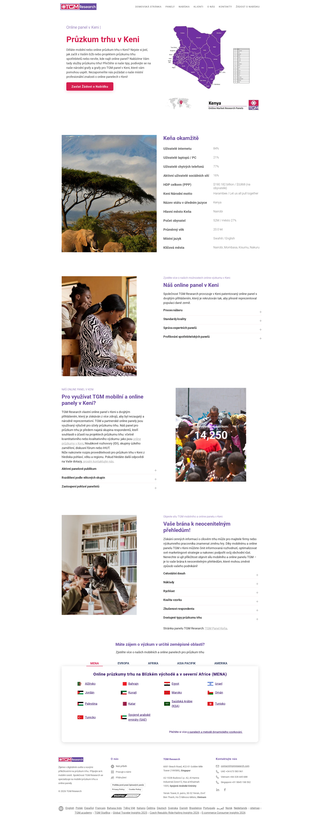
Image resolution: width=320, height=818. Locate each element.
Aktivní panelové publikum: (211, 426)
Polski (79, 808)
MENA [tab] (94, 663)
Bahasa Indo (114, 808)
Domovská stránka (148, 6)
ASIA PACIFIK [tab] (186, 663)
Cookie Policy (135, 789)
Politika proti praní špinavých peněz (128, 785)
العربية (220, 808)
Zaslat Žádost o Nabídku (90, 86)
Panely (170, 6)
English (70, 808)
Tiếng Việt (129, 808)
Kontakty (225, 6)
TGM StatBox (102, 812)
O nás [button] (211, 6)
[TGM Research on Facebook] (226, 789)
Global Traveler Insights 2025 (130, 812)
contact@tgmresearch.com (235, 766)
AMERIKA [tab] (220, 663)
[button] (212, 311)
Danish (184, 808)
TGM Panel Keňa (216, 628)
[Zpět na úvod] (78, 6)
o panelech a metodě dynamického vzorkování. (214, 732)
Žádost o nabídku (248, 6)
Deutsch (161, 808)
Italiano (141, 808)
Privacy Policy (118, 789)
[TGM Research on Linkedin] (218, 789)
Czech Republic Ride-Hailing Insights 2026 (174, 812)
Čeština (150, 808)
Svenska (173, 808)
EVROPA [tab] (123, 663)
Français (100, 808)
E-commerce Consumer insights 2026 (224, 812)
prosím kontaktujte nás (98, 461)
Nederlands (240, 808)
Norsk (229, 808)
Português (209, 808)
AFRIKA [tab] (153, 663)
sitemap (255, 808)
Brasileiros (195, 808)
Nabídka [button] (184, 6)
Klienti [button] (198, 6)
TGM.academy (83, 812)
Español (89, 808)
